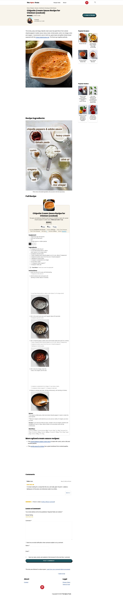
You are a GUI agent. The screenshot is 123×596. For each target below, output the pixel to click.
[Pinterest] (86, 2)
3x (34, 243)
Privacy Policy (66, 582)
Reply (68, 493)
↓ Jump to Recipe (89, 15)
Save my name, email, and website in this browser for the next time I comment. (49, 557)
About (64, 2)
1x (30, 243)
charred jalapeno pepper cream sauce (40, 441)
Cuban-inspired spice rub (42, 37)
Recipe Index (57, 2)
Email (27, 551)
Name (28, 545)
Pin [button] (49, 226)
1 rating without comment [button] (47, 501)
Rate (55, 226)
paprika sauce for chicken (37, 446)
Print (43, 226)
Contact (26, 582)
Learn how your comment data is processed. (58, 569)
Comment (29, 520)
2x (32, 243)
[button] (27, 15)
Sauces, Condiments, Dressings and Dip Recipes (45, 8)
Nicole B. (64, 231)
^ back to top (61, 573)
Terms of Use (66, 584)
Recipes (32, 8)
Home (28, 8)
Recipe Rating (29, 515)
